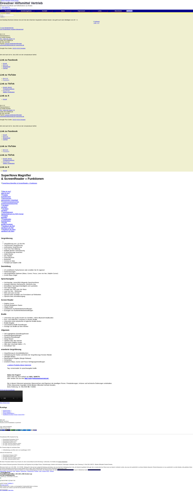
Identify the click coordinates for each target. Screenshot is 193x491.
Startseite (8, 13)
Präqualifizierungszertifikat (10, 474)
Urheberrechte (30, 471)
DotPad (5, 68)
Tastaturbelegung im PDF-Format (12, 214)
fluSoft (5, 63)
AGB (14, 471)
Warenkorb (118, 11)
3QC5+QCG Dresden (19, 48)
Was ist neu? (5, 193)
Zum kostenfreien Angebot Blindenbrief (11, 29)
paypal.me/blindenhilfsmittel (13, 43)
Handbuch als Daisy (7, 231)
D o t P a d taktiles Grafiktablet (9, 91)
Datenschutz (23, 471)
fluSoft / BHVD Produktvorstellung (8, 88)
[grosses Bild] (19, 183)
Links (100, 11)
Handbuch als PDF (7, 228)
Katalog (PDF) (45, 471)
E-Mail (35, 430)
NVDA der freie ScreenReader (7, 389)
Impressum (81, 11)
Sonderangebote (26, 11)
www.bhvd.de (20, 45)
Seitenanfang (3, 471)
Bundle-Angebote (7, 224)
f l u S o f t (6, 80)
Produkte (8, 11)
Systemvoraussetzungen (9, 203)
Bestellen (4, 217)
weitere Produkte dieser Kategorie (19, 365)
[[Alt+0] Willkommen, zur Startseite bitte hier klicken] (9, 0)
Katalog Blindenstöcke (8, 413)
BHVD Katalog (7, 412)
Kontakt (44, 11)
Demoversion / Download (9, 200)
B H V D (5, 65)
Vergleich (4, 207)
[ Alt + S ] (96, 23)
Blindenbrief (6, 66)
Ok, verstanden (3, 490)
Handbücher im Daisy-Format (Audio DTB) (13, 414)
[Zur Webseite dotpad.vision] (11, 401)
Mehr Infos (10, 490)
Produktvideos (6, 221)
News (63, 11)
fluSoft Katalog (7, 410)
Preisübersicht (6, 196)
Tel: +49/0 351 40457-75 (7, 39)
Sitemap (52, 471)
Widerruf (18, 471)
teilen (3, 430)
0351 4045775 (6, 7)
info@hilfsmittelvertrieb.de (9, 9)
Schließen (9, 483)
